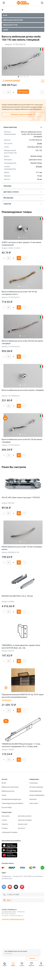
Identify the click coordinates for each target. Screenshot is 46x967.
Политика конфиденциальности (13, 919)
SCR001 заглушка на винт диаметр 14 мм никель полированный (21, 243)
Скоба (39, 143)
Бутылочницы (7, 807)
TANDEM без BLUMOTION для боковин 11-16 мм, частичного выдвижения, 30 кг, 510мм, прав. (21, 745)
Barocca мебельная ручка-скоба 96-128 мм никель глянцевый (22, 440)
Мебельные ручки (10, 25)
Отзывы (4, 828)
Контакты (21, 828)
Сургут (9, 900)
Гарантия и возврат (25, 820)
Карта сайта (34, 803)
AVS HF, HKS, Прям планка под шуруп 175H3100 (21, 497)
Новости (5, 824)
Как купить (6, 816)
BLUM (5, 15)
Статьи (4, 820)
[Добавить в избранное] (42, 92)
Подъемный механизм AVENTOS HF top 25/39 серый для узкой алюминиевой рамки (22, 696)
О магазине (34, 783)
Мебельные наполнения (13, 20)
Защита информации (37, 795)
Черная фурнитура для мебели (12, 803)
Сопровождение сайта (9, 911)
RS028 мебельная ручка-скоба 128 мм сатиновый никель (22, 548)
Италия (39, 166)
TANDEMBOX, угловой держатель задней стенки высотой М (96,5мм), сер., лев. (21, 646)
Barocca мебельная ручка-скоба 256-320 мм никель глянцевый (22, 342)
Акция (5, 30)
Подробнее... (9, 953)
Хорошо (32, 958)
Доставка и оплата (24, 816)
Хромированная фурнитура (11, 799)
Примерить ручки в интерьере (22, 114)
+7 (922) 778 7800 (13, 894)
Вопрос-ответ (22, 824)
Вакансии (33, 799)
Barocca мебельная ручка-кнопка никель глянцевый (23, 390)
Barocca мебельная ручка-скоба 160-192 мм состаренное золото (19, 293)
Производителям (36, 791)
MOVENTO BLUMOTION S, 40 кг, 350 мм (17, 596)
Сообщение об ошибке (9, 832)
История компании (36, 787)
